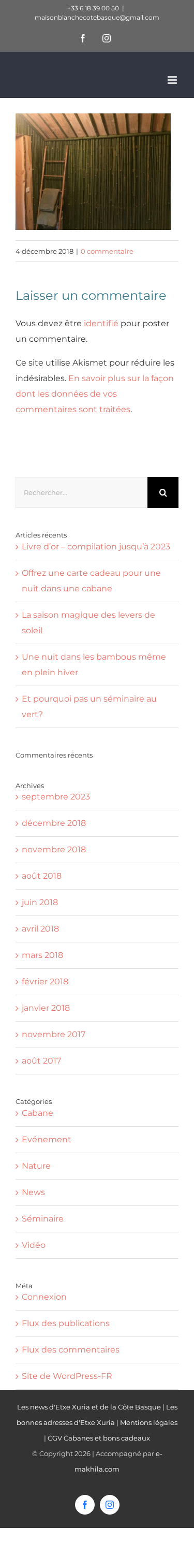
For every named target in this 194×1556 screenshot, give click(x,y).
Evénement (46, 1139)
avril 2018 (40, 929)
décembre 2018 (54, 823)
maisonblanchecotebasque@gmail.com (97, 17)
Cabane (37, 1113)
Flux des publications (66, 1323)
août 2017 (41, 1061)
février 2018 (45, 981)
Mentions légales (148, 1422)
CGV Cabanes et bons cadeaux (99, 1438)
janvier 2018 (46, 1008)
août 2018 (42, 876)
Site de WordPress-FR (67, 1376)
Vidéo (34, 1245)
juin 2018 (40, 902)
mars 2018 (42, 955)
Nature (36, 1166)
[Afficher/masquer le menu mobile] (173, 80)
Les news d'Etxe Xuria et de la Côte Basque (89, 1407)
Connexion (44, 1297)
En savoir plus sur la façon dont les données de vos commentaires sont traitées (95, 393)
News (33, 1192)
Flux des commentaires (71, 1350)
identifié (101, 323)
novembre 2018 (54, 849)
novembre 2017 (53, 1034)
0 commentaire (107, 251)
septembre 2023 (56, 797)
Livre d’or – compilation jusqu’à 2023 (96, 546)
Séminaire (43, 1219)
